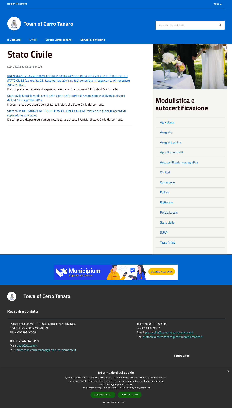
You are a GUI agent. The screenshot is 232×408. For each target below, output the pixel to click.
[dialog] (116, 388)
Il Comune (14, 39)
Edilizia (164, 192)
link (148, 387)
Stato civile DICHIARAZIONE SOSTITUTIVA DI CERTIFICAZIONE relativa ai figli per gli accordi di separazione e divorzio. (66, 113)
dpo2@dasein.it (27, 345)
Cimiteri (165, 172)
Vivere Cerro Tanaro (58, 39)
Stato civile (167, 222)
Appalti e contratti (171, 152)
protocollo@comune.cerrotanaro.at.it (169, 332)
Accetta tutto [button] (102, 394)
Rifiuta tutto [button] (130, 394)
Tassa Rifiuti (167, 242)
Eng (216, 4)
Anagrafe (166, 132)
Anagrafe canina (170, 142)
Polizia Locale (169, 212)
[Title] (116, 272)
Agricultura (167, 122)
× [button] (228, 371)
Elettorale (166, 202)
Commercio (167, 182)
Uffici (33, 39)
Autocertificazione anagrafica (179, 162)
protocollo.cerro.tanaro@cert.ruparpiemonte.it (46, 350)
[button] (116, 402)
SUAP (164, 232)
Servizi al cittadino (92, 39)
